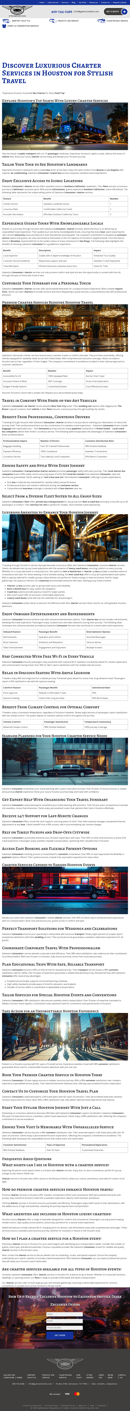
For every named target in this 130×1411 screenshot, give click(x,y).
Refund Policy (68, 1405)
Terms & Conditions (32, 1405)
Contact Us (105, 2)
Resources (94, 2)
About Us (82, 1405)
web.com (94, 1408)
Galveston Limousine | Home (13, 1376)
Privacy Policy (51, 1405)
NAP (92, 1405)
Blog (73, 2)
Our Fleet (82, 2)
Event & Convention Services (23, 26)
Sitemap (102, 1405)
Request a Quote (119, 2)
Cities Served (53, 2)
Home (41, 2)
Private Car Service (68, 20)
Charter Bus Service (117, 20)
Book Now (110, 1376)
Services (65, 2)
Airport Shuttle (21, 20)
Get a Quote (113, 11)
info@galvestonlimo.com (86, 11)
